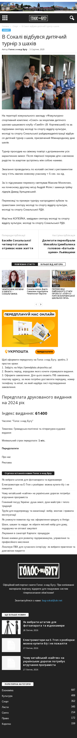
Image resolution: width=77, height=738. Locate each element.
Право (5, 718)
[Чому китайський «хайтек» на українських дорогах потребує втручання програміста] (11, 663)
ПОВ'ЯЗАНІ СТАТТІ (25, 264)
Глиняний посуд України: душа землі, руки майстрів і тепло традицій (35, 504)
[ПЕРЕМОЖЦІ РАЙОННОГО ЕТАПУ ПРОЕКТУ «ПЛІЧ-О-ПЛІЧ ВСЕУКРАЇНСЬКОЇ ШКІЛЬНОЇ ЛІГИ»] (63, 278)
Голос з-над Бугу (17, 49)
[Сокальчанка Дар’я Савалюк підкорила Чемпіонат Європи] (38, 278)
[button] (71, 18)
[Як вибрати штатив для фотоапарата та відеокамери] (11, 627)
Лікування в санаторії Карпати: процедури (26, 533)
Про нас (6, 457)
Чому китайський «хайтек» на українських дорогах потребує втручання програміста (36, 495)
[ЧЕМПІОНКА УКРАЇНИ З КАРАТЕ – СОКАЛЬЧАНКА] (13, 278)
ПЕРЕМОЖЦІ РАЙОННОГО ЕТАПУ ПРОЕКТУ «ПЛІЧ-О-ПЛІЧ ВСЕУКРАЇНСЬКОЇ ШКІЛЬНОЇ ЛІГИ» (63, 293)
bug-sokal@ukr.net (52, 600)
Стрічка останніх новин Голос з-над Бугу (28, 473)
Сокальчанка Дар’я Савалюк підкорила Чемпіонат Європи (37, 291)
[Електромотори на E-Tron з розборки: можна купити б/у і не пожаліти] (11, 645)
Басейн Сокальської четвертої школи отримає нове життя (17, 244)
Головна (5, 26)
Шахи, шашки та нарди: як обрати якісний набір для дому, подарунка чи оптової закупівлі (35, 526)
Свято (5, 712)
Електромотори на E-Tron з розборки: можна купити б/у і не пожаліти (35, 486)
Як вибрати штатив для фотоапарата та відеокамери (32, 479)
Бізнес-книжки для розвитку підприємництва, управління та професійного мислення (35, 540)
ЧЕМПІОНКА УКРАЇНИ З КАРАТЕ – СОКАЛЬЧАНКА (13, 291)
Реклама (7, 462)
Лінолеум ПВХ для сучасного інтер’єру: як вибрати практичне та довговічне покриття (38, 548)
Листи (5, 707)
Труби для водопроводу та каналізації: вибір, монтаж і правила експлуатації (38, 512)
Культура (7, 696)
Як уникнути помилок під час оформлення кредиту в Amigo (35, 519)
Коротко (6, 724)
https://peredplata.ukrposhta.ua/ (34, 367)
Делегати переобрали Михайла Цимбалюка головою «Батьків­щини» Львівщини (58, 246)
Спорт (6, 30)
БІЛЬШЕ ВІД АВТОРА (52, 264)
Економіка (7, 690)
